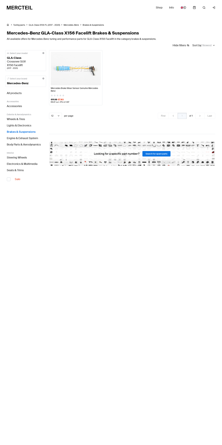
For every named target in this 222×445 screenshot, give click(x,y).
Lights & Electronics (19, 125)
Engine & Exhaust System (22, 138)
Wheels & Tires (16, 119)
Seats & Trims (15, 170)
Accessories (14, 106)
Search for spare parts (156, 153)
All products (14, 93)
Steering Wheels (17, 157)
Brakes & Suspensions (21, 132)
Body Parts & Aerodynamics (24, 144)
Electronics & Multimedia (22, 164)
